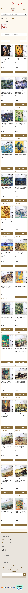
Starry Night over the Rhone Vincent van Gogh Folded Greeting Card (20, 188)
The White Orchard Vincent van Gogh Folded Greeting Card (6, 448)
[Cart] (26, 9)
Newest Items (15, 41)
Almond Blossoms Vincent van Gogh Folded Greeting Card (6, 156)
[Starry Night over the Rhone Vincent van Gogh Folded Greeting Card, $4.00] (21, 180)
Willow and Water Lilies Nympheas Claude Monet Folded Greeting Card (20, 92)
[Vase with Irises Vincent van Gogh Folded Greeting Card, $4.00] (21, 147)
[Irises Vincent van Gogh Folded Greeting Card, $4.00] (7, 180)
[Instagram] (3, 550)
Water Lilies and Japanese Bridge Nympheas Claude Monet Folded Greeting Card (6, 92)
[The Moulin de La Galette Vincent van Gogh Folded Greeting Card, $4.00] (21, 374)
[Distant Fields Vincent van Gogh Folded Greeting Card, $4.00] (21, 504)
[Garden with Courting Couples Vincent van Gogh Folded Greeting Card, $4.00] (7, 471)
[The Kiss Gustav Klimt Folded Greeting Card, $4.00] (21, 51)
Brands (5, 562)
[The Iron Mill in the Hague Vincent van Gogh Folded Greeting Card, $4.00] (21, 471)
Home (2, 18)
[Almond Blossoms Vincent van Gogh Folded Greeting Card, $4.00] (7, 147)
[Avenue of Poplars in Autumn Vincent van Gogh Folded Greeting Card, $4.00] (7, 406)
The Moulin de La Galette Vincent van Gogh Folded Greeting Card (20, 382)
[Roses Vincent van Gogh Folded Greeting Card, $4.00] (21, 116)
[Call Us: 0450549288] (24, 9)
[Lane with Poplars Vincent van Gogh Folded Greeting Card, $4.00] (21, 406)
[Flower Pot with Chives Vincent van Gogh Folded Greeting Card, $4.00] (7, 374)
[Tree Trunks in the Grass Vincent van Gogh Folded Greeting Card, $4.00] (21, 245)
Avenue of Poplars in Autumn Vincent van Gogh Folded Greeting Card (7, 415)
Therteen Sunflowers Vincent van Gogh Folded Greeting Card (7, 221)
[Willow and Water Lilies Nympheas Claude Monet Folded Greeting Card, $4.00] (21, 83)
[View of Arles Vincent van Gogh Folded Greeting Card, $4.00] (7, 308)
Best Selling (23, 41)
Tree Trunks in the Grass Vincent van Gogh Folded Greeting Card (20, 254)
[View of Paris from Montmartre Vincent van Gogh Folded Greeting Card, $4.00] (7, 504)
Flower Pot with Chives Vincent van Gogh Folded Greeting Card (6, 382)
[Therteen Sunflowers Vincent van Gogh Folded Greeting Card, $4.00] (7, 212)
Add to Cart (7, 71)
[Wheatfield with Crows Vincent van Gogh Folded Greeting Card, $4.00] (7, 245)
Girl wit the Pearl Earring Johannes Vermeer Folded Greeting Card (6, 60)
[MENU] (1, 9)
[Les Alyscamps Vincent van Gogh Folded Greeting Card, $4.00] (21, 277)
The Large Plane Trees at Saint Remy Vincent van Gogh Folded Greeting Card (7, 286)
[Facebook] (5, 550)
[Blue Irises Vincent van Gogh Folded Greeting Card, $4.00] (21, 212)
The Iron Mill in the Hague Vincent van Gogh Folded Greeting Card (20, 480)
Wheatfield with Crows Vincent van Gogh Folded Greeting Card (6, 254)
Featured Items (5, 41)
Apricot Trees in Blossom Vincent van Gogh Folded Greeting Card (20, 448)
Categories (6, 559)
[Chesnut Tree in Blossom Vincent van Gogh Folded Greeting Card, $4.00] (21, 308)
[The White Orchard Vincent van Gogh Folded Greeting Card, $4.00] (7, 439)
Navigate (6, 555)
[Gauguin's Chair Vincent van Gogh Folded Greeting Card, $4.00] (7, 341)
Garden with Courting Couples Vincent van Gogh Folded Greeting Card (7, 480)
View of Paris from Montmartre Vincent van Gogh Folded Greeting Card (7, 513)
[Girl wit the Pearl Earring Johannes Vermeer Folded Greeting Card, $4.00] (7, 51)
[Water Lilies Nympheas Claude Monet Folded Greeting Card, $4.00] (7, 116)
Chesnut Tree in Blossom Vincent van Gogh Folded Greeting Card (20, 317)
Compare (5, 74)
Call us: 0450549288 (8, 542)
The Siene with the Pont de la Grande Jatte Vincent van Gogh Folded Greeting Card (21, 350)
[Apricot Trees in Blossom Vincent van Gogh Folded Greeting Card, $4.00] (21, 439)
